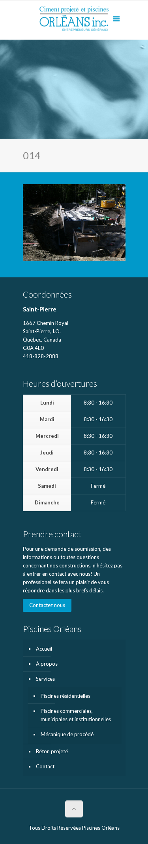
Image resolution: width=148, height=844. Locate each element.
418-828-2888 (40, 356)
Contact (45, 766)
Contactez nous (47, 605)
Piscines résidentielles (65, 696)
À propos (47, 664)
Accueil (44, 648)
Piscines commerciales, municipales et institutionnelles (76, 715)
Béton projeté (52, 751)
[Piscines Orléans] (74, 22)
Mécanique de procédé (67, 734)
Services (45, 679)
